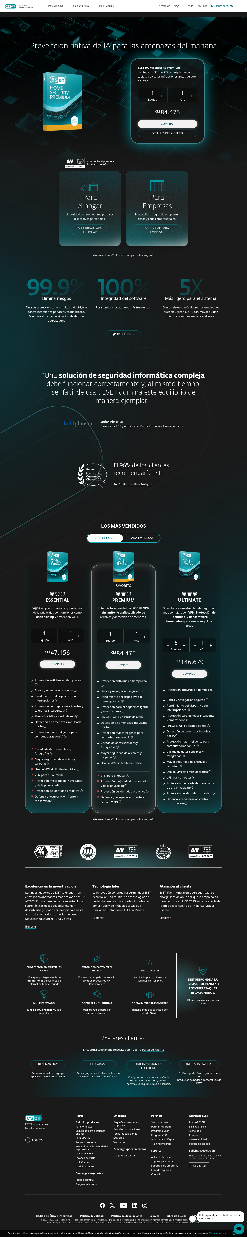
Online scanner (84, 1153)
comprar (168, 124)
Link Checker (83, 1162)
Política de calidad (199, 1143)
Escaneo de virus (85, 1157)
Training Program (161, 1143)
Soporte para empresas (164, 1165)
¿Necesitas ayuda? (199, 1064)
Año (182, 99)
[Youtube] (123, 1207)
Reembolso (199, 1165)
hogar (196, 1079)
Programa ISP (159, 1135)
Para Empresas (81, 6)
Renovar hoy (48, 1064)
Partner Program (161, 1126)
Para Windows (84, 1126)
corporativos (210, 1079)
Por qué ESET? (197, 1122)
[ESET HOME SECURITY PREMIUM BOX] (123, 567)
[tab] (105, 538)
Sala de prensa (197, 1126)
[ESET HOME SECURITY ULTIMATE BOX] (189, 567)
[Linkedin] (134, 1207)
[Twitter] (112, 1207)
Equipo (152, 99)
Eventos (193, 1135)
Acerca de (164, 6)
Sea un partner (159, 1122)
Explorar (30, 926)
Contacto (156, 1174)
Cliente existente (224, 6)
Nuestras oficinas (35, 1128)
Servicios (118, 1137)
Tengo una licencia (86, 1184)
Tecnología (195, 1130)
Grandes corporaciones (126, 1129)
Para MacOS (83, 1137)
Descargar (98, 1064)
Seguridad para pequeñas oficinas (90, 1132)
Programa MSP (160, 1130)
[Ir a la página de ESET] (19, 6)
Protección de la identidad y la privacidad (92, 1148)
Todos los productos (87, 1122)
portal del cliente (153, 1049)
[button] (144, 95)
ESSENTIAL (57, 600)
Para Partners (106, 6)
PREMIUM (123, 600)
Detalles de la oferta (168, 133)
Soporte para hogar (162, 1161)
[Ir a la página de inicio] (33, 1118)
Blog (176, 6)
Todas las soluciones (125, 1133)
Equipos (176, 649)
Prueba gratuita (85, 1179)
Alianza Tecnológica (162, 1139)
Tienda (189, 6)
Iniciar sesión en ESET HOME (149, 1066)
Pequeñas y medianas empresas (126, 1123)
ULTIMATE (189, 600)
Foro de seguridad (161, 1170)
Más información (217, 1233)
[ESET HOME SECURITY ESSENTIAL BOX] (58, 567)
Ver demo (119, 1142)
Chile (204, 6)
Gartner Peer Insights (137, 484)
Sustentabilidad (198, 1139)
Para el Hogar (55, 6)
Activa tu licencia (161, 1157)
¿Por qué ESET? (123, 334)
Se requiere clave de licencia (154, 1083)
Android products (86, 1142)
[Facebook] (102, 1207)
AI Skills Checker (85, 1166)
